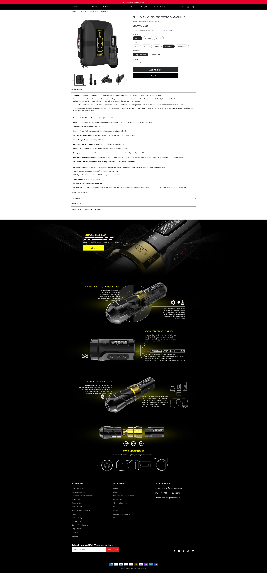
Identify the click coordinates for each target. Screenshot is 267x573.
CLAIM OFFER (112, 549)
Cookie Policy (77, 521)
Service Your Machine (80, 525)
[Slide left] (73, 80)
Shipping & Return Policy (81, 510)
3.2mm (137, 38)
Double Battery (157, 55)
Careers (75, 532)
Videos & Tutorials (120, 503)
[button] (183, 7)
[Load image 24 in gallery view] (119, 79)
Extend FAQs (76, 499)
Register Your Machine (121, 514)
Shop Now (117, 492)
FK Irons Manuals (78, 492)
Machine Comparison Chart (123, 496)
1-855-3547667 (177, 488)
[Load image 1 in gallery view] (80, 79)
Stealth (147, 46)
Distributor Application (80, 488)
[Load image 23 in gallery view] (106, 79)
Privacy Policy (77, 518)
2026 (123, 568)
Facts (74, 514)
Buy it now (155, 76)
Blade (157, 46)
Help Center (76, 529)
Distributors (117, 499)
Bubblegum (182, 46)
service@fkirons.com (171, 497)
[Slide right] (126, 80)
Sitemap (75, 536)
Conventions (118, 510)
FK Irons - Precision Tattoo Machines (136, 568)
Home (73, 11)
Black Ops (169, 46)
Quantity (137, 59)
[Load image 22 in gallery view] (93, 79)
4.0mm (148, 38)
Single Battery (140, 55)
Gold (137, 46)
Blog (114, 507)
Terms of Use (77, 503)
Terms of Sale (77, 507)
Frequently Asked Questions (82, 496)
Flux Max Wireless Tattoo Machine (93, 11)
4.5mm (158, 38)
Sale (114, 518)
